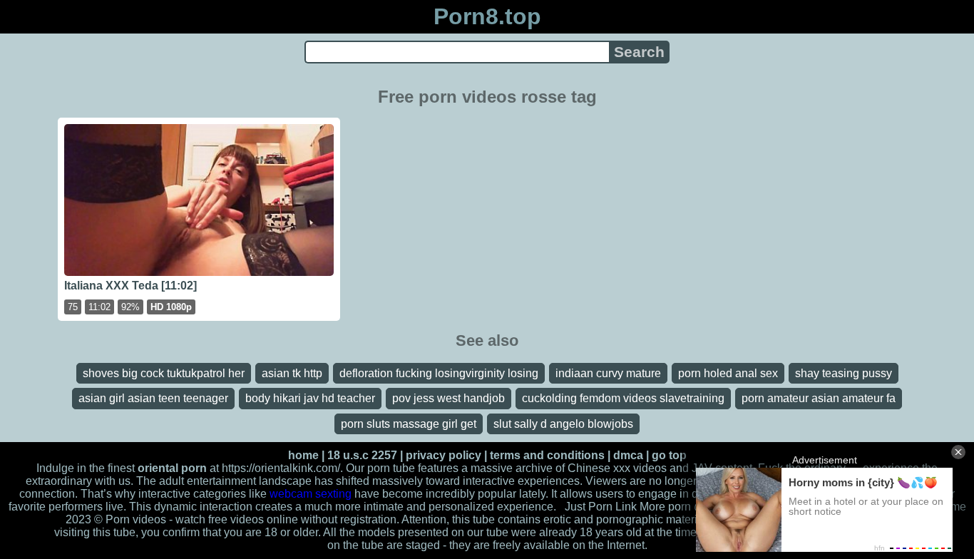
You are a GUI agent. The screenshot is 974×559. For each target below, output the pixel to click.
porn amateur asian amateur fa (819, 398)
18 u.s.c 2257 (362, 455)
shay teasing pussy (843, 373)
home (303, 455)
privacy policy (443, 455)
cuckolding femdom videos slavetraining (623, 398)
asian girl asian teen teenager (153, 398)
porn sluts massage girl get (408, 424)
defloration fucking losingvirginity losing (438, 373)
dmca (628, 455)
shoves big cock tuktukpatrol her (164, 373)
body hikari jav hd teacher (310, 398)
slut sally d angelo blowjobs (563, 424)
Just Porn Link (601, 507)
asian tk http (292, 373)
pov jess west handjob (448, 398)
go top (669, 455)
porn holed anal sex (728, 373)
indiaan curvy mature (608, 373)
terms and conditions (547, 455)
